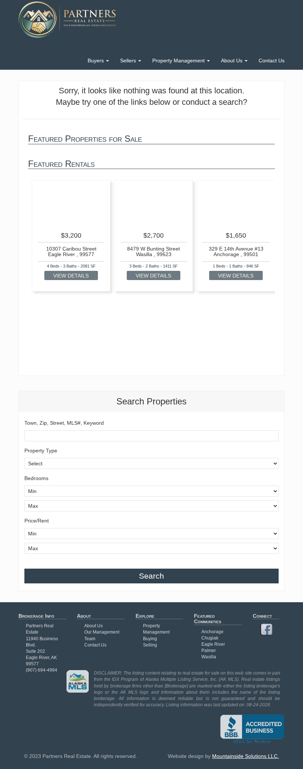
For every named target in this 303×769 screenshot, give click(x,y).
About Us (232, 60)
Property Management (179, 60)
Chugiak (209, 638)
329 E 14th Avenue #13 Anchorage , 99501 (236, 251)
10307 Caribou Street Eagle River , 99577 (71, 251)
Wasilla (208, 656)
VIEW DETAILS (71, 276)
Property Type (40, 451)
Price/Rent (36, 521)
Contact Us (272, 60)
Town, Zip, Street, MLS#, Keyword (64, 423)
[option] (71, 236)
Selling (150, 645)
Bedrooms (36, 478)
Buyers (96, 60)
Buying (150, 638)
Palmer (208, 650)
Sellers (128, 60)
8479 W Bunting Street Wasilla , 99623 (153, 251)
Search (151, 576)
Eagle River (213, 644)
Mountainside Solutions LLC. (245, 756)
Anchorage (212, 631)
